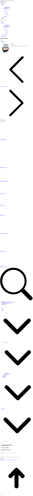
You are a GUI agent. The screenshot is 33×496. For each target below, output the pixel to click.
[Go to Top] (16, 494)
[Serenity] (12, 307)
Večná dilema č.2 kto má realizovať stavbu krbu (6, 302)
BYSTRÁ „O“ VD (2, 205)
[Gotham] (14, 307)
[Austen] (9, 307)
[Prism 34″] (6, 307)
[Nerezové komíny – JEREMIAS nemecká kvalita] (4, 307)
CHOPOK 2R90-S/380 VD (3, 233)
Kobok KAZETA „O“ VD (3, 167)
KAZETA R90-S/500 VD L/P (4, 181)
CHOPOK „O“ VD (2, 266)
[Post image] (8, 138)
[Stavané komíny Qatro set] (1, 307)
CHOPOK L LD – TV (3, 193)
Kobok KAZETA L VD (3, 139)
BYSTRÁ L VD (2, 215)
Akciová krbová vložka (4, 304)
